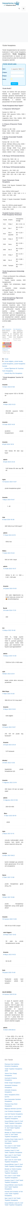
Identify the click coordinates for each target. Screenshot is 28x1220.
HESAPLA (14, 83)
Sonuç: (4, 79)
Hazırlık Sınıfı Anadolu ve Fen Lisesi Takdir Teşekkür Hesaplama (14, 1193)
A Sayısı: (4, 72)
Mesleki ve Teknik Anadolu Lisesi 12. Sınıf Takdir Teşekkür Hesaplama (13, 1134)
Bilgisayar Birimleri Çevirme (13, 1108)
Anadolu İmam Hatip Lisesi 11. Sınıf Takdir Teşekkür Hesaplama (14, 1141)
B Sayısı (4, 75)
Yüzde (6, 359)
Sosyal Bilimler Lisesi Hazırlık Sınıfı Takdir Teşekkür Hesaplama (14, 1187)
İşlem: (4, 69)
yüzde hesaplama (7, 363)
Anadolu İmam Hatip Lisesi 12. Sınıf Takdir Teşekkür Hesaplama (13, 1128)
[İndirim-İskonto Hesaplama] (7, 345)
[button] (19, 8)
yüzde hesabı (18, 361)
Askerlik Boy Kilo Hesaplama (13, 373)
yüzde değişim (9, 361)
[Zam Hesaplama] (18, 334)
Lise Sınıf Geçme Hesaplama (14, 1114)
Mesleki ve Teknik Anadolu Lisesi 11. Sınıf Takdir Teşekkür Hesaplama (13, 1171)
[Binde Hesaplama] (7, 334)
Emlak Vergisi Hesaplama (12, 1083)
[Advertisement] (14, 27)
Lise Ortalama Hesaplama (13, 1111)
